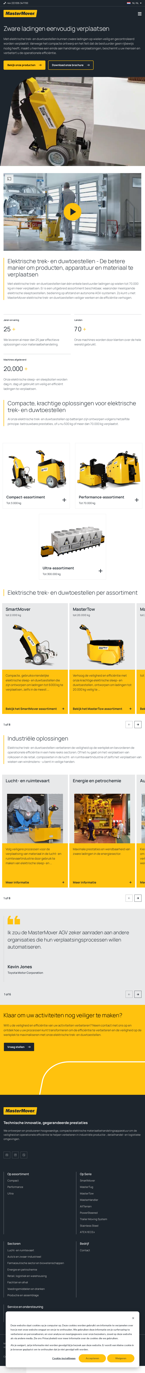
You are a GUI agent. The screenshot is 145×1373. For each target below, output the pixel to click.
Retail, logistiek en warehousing (27, 1276)
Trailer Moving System (93, 1219)
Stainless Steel (89, 1226)
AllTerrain (86, 1206)
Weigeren (120, 1358)
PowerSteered (89, 1213)
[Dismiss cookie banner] (133, 1318)
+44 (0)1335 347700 (17, 3)
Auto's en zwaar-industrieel (24, 1256)
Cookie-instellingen (64, 1358)
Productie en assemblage (23, 1295)
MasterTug (86, 1187)
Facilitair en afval (17, 1282)
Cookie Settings (13, 1369)
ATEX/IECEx (87, 1232)
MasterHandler (89, 1200)
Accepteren (92, 1358)
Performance (15, 1187)
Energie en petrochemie (22, 1269)
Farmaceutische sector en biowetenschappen (35, 1263)
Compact (13, 1180)
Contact (85, 1250)
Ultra (10, 1193)
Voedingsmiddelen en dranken (26, 1289)
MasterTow (87, 1193)
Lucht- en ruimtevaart (20, 1250)
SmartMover (87, 1180)
